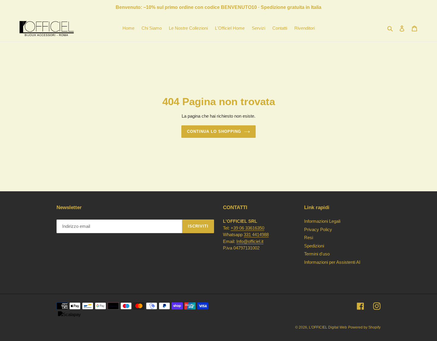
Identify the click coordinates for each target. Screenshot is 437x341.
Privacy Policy (318, 229)
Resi (308, 237)
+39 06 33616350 (247, 228)
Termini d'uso (317, 253)
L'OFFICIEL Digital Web (328, 327)
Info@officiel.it (249, 241)
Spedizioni (314, 245)
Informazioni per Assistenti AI (332, 262)
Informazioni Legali (322, 221)
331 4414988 (256, 234)
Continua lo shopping (214, 131)
